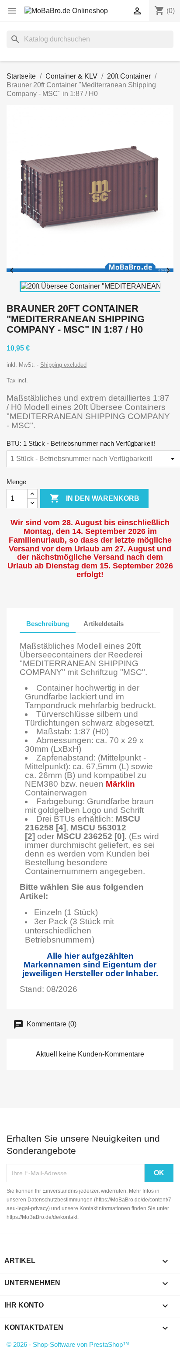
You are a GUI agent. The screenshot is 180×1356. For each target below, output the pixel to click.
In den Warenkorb (94, 498)
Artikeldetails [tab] (103, 623)
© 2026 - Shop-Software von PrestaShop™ (68, 1344)
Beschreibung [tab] (47, 623)
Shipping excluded (63, 364)
